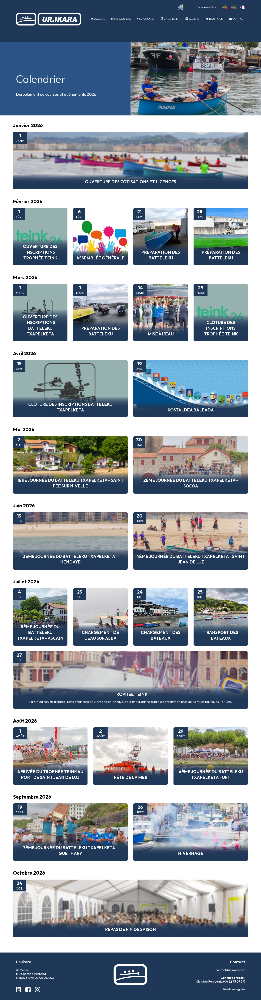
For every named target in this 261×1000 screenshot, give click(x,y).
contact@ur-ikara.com (230, 970)
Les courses (122, 18)
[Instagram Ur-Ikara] (37, 989)
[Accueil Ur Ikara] (48, 19)
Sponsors (147, 18)
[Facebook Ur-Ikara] (28, 989)
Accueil (99, 18)
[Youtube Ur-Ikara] (19, 989)
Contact (238, 18)
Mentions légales (234, 989)
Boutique (216, 18)
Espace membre (206, 7)
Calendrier (171, 18)
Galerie (193, 18)
